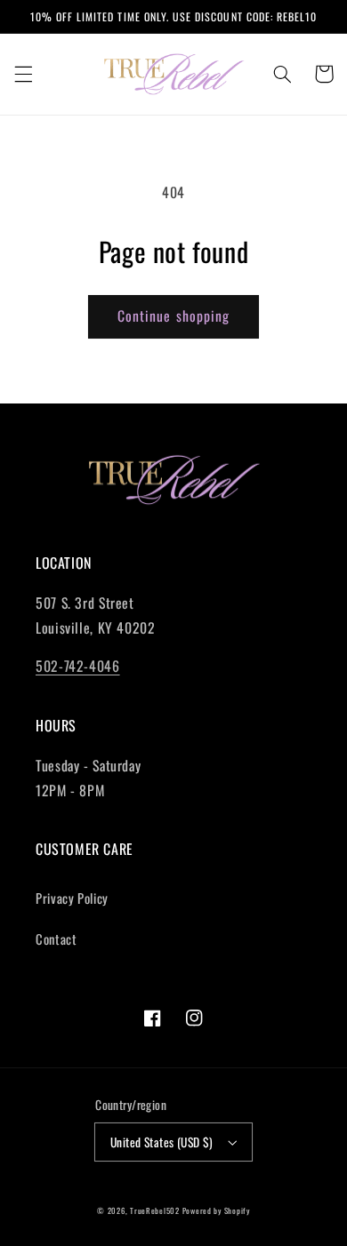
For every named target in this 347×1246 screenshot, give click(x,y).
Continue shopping (173, 315)
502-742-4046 (78, 665)
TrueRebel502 (155, 1211)
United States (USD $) (162, 1142)
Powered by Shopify (216, 1211)
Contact (56, 938)
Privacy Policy (72, 897)
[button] (23, 73)
